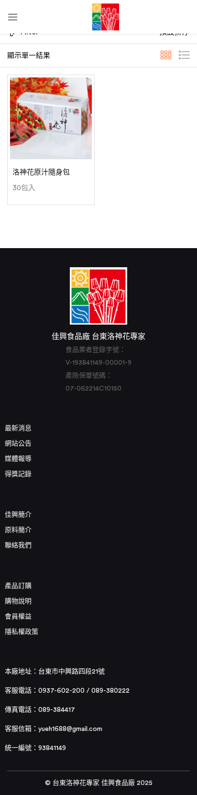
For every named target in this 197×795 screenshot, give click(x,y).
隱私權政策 (21, 632)
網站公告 (18, 443)
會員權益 (18, 616)
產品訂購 (18, 586)
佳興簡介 (18, 515)
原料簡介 (18, 530)
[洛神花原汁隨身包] (51, 118)
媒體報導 (18, 459)
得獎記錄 (18, 474)
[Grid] (166, 55)
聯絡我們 (18, 545)
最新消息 (18, 428)
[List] (184, 55)
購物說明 (18, 601)
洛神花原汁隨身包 (41, 172)
